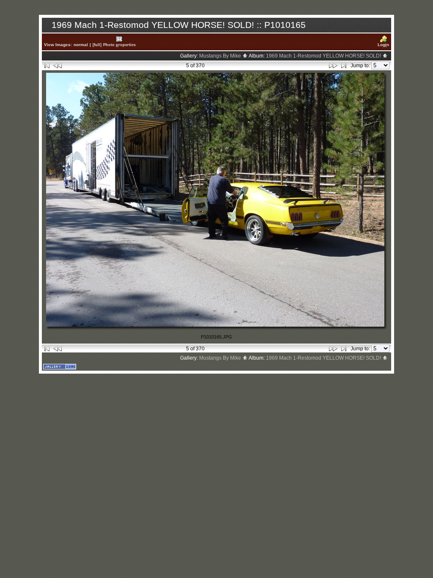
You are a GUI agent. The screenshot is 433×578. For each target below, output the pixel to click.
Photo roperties (119, 44)
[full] (97, 44)
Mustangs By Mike (220, 56)
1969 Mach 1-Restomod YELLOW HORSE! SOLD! (324, 56)
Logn (383, 44)
